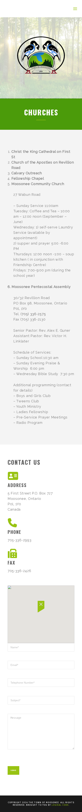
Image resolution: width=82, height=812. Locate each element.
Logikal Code (60, 805)
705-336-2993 (19, 540)
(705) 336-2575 (33, 314)
